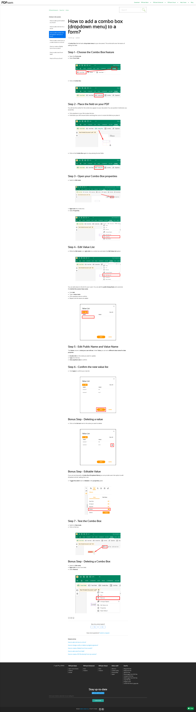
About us (114, 668)
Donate (70, 672)
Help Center (183, 2)
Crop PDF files (127, 679)
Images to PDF (127, 681)
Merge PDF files (127, 668)
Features (71, 670)
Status (113, 674)
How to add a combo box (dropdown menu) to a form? (57, 34)
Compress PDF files (128, 676)
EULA (84, 668)
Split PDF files (127, 672)
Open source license (73, 668)
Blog (192, 2)
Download (136, 2)
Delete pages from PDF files (130, 678)
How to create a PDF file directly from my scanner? (82, 654)
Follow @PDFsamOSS (99, 693)
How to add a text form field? (56, 53)
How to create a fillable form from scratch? (56, 47)
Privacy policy (115, 672)
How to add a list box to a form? (57, 27)
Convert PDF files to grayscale (131, 683)
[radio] (94, 627)
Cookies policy (115, 670)
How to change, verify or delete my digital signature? (83, 645)
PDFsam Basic (145, 2)
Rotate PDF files (127, 670)
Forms (67, 10)
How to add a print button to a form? (57, 21)
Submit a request (104, 633)
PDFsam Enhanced (158, 2)
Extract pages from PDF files (130, 674)
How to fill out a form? (56, 58)
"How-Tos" (61, 10)
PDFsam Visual (172, 2)
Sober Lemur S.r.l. (84, 709)
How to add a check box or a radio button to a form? (57, 41)
